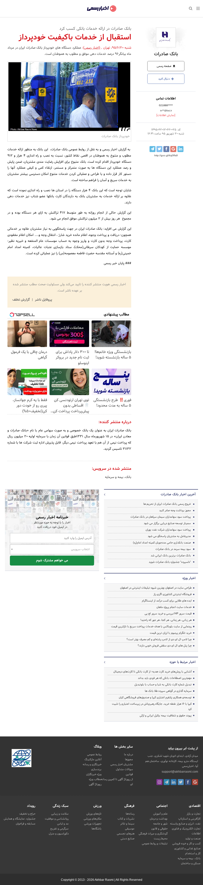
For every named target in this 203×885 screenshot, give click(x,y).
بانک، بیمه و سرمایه (118, 477)
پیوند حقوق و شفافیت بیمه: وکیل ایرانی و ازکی (166, 715)
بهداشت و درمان (159, 819)
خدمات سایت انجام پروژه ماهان (174, 607)
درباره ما (128, 754)
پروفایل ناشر (43, 300)
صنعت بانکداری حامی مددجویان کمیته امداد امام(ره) (162, 542)
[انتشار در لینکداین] (180, 149)
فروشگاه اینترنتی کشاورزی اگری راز (172, 594)
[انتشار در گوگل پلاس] (173, 149)
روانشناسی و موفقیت (57, 819)
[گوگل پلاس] (195, 782)
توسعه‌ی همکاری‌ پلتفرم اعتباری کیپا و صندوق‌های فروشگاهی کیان (155, 697)
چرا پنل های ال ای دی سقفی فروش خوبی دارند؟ (165, 645)
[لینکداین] (174, 782)
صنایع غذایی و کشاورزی (187, 848)
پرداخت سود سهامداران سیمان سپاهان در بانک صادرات (160, 517)
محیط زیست (161, 838)
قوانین (129, 774)
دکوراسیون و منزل (59, 833)
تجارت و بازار (194, 814)
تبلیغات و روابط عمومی (155, 843)
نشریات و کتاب (126, 819)
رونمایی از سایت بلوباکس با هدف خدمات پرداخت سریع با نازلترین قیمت (151, 626)
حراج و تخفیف (27, 814)
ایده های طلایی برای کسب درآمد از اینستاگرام (167, 601)
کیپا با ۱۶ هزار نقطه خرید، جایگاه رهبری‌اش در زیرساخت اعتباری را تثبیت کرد (152, 706)
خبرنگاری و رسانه (92, 764)
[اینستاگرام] (159, 782)
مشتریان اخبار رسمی (121, 764)
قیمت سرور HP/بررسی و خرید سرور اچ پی (168, 613)
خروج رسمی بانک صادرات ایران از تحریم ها (167, 504)
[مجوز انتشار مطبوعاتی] (21, 759)
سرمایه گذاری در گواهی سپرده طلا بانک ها (168, 691)
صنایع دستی (127, 838)
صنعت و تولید (193, 838)
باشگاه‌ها (97, 828)
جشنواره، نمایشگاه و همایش (19, 819)
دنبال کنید (164, 79)
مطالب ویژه (95, 779)
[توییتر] (181, 782)
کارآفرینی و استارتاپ (189, 819)
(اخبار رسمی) (91, 48)
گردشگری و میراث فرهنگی (153, 833)
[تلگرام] (167, 782)
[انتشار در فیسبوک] (166, 149)
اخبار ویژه (189, 578)
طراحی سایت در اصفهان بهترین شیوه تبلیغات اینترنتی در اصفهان (156, 588)
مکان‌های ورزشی (93, 819)
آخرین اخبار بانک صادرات (178, 494)
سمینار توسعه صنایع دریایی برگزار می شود (167, 523)
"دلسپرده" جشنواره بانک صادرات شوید (170, 562)
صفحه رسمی (164, 66)
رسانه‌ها (130, 814)
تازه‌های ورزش (94, 814)
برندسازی (96, 769)
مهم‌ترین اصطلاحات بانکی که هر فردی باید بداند (165, 678)
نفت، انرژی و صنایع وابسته (185, 824)
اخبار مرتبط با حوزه (183, 662)
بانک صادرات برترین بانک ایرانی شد (171, 555)
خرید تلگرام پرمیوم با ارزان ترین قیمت (171, 633)
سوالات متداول (124, 769)
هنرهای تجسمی (125, 833)
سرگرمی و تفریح (59, 828)
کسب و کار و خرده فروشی (186, 843)
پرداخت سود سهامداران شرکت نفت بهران (168, 530)
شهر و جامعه (160, 824)
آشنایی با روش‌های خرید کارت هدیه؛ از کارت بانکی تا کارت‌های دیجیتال (152, 671)
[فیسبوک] (188, 782)
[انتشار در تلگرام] (152, 149)
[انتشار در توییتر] (159, 149)
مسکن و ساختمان (191, 863)
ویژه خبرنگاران (94, 774)
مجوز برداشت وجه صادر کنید (175, 510)
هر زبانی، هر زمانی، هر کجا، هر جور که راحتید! (166, 620)
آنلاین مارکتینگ (93, 759)
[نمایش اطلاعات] (165, 115)
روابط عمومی (94, 754)
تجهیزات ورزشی (93, 824)
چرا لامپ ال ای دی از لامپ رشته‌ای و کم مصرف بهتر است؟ (159, 639)
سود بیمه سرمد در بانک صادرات (173, 549)
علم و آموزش (160, 814)
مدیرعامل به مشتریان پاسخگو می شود (169, 536)
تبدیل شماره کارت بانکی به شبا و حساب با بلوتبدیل (163, 684)
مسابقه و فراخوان (25, 824)
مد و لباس (63, 824)
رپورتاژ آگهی (95, 784)
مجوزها (129, 759)
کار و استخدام (193, 853)
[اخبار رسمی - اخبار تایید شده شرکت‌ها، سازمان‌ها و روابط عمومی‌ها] (102, 8)
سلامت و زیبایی (60, 814)
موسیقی (129, 828)
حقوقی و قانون (159, 828)
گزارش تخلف (21, 300)
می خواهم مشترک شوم (52, 560)
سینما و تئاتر (127, 824)
